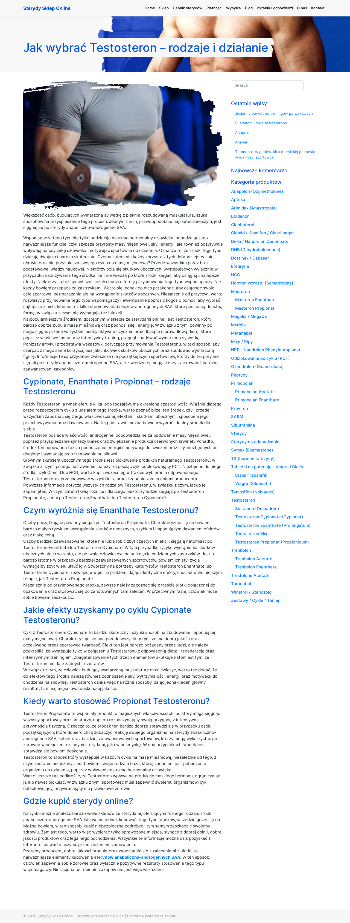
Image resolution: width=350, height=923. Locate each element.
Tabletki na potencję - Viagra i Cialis (267, 466)
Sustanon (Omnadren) (257, 508)
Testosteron (243, 500)
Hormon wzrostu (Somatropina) (262, 283)
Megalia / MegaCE (249, 316)
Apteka (238, 199)
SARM (237, 416)
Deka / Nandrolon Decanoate (259, 241)
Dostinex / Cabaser (250, 258)
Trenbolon (241, 550)
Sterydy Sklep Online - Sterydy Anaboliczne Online (80, 916)
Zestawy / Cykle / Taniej (255, 600)
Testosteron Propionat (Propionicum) (272, 542)
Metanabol (241, 333)
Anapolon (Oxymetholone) (257, 191)
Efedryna (240, 266)
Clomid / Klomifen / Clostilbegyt (262, 232)
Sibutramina (243, 425)
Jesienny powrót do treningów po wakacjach (274, 113)
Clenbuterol (242, 224)
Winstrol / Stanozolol (252, 592)
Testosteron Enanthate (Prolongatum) (273, 525)
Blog (249, 8)
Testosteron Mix (251, 533)
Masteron (240, 291)
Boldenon (240, 216)
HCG (235, 274)
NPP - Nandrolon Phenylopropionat (266, 349)
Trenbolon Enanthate (256, 567)
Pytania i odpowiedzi (275, 8)
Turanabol (241, 583)
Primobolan (242, 383)
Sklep (164, 8)
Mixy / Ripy (242, 341)
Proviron (239, 408)
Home (150, 8)
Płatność (214, 8)
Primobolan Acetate (255, 391)
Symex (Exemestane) (252, 450)
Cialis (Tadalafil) (251, 475)
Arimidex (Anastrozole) (254, 208)
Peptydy (239, 375)
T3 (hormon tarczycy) (253, 458)
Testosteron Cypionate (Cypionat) (269, 516)
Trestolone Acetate (250, 575)
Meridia (238, 324)
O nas (302, 8)
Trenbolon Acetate (253, 558)
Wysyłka (233, 8)
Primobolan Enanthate (257, 399)
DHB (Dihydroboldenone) (256, 249)
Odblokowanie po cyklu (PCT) (260, 358)
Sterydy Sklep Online (47, 8)
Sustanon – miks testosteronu (261, 123)
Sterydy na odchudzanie (255, 441)
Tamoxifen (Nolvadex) (253, 491)
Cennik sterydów (187, 8)
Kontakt (318, 8)
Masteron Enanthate (255, 299)
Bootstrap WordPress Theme (151, 916)
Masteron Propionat (255, 308)
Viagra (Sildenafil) (253, 483)
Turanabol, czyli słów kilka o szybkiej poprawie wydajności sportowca (275, 154)
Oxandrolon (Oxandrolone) (257, 366)
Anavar (241, 142)
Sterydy (239, 433)
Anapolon (243, 132)
